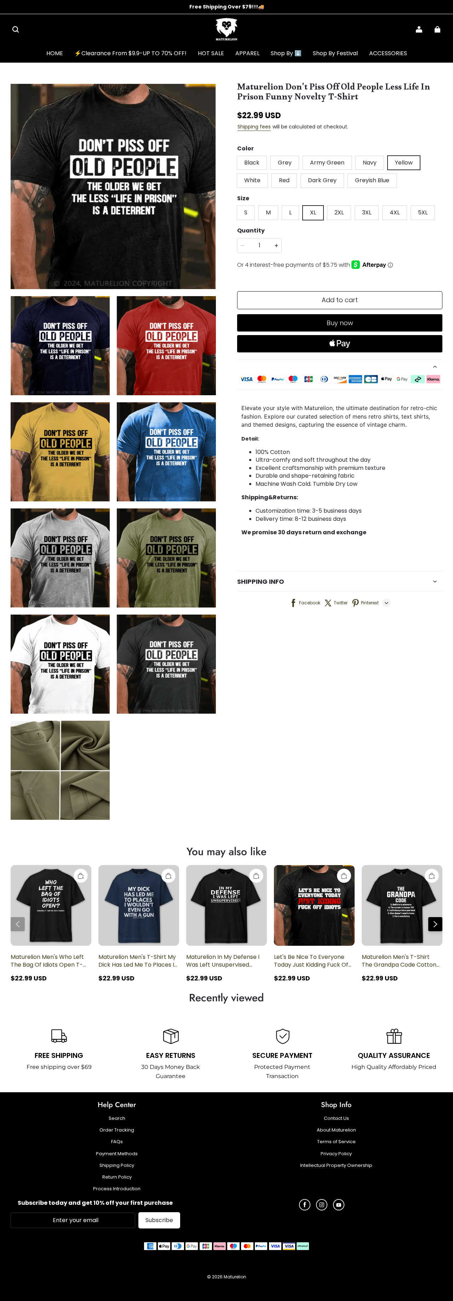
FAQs (117, 1142)
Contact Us (336, 1118)
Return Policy (117, 1177)
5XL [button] (423, 212)
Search (117, 1118)
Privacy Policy (336, 1154)
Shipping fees (254, 126)
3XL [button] (366, 212)
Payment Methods (117, 1154)
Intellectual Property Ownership (336, 1165)
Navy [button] (370, 163)
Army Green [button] (327, 163)
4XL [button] (395, 212)
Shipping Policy (116, 1165)
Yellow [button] (404, 163)
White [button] (252, 180)
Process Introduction (117, 1189)
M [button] (268, 212)
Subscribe (159, 1220)
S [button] (245, 212)
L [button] (290, 212)
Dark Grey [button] (322, 180)
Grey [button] (285, 163)
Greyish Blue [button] (372, 180)
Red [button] (284, 180)
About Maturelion (336, 1130)
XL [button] (313, 212)
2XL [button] (339, 212)
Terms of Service (336, 1142)
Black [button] (251, 163)
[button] (16, 29)
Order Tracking (116, 1130)
